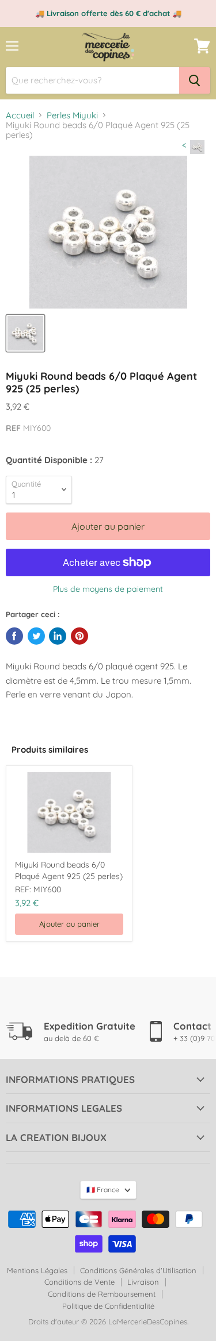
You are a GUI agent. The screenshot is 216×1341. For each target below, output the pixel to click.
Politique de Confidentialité (108, 1306)
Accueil (20, 115)
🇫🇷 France (102, 1189)
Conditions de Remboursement (102, 1293)
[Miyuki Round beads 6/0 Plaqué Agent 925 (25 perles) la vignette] (25, 333)
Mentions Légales (37, 1270)
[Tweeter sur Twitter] (36, 636)
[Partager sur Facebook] (14, 636)
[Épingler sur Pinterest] (79, 636)
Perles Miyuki (72, 115)
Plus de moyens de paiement (108, 589)
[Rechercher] (194, 80)
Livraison (143, 1281)
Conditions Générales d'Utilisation (138, 1270)
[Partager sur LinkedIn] (57, 636)
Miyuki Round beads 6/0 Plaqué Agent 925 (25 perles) (69, 870)
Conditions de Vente (79, 1281)
